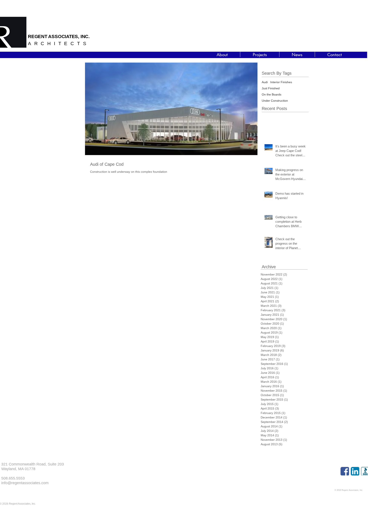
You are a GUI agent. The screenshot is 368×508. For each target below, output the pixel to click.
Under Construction (275, 100)
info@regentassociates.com (25, 483)
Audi (265, 82)
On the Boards (271, 94)
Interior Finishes (281, 82)
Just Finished (271, 88)
